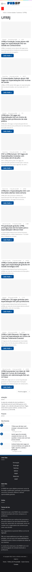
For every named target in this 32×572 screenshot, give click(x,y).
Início (4, 12)
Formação (16, 463)
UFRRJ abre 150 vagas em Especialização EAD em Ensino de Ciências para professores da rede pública (14, 118)
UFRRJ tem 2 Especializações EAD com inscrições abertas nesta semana (15, 192)
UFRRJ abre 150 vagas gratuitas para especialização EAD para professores (15, 300)
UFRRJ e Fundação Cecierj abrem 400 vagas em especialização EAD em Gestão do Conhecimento (15, 43)
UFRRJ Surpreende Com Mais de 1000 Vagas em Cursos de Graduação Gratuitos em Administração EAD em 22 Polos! (15, 374)
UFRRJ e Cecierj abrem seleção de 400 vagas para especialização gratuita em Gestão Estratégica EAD (15, 265)
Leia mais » (7, 55)
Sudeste (19, 12)
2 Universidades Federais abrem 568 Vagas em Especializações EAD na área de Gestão (15, 80)
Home (4, 562)
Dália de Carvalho (6, 224)
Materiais (16, 476)
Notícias (16, 468)
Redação (4, 39)
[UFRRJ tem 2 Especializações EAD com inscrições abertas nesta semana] (16, 179)
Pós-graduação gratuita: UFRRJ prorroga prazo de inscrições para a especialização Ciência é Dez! (14, 228)
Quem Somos (25, 562)
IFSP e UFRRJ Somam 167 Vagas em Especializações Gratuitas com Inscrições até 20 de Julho (14, 156)
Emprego (16, 465)
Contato (16, 564)
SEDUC (16, 471)
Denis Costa (5, 189)
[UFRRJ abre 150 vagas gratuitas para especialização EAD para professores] (16, 287)
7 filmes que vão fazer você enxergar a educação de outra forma (19, 428)
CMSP (16, 479)
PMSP (16, 473)
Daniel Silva (5, 76)
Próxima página (22, 391)
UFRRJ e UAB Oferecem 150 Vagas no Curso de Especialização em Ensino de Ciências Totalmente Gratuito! (15, 336)
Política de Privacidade (14, 562)
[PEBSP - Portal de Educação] (13, 3)
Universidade (11, 12)
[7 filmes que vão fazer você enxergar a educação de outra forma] (5, 428)
